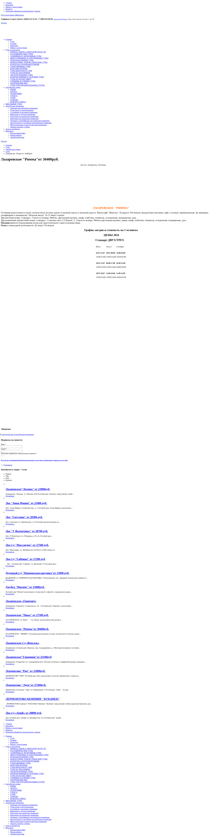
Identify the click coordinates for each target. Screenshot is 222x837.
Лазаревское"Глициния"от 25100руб (29, 656)
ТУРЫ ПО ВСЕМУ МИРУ (20, 79)
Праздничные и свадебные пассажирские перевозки (30, 123)
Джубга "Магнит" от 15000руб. (25, 587)
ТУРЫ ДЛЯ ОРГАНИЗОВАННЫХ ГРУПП (27, 85)
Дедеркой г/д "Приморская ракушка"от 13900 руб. (37, 573)
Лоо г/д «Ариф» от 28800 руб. (24, 712)
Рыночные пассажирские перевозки (24, 119)
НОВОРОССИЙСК (18, 102)
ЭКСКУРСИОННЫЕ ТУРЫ (21, 75)
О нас (12, 41)
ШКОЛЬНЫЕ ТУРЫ (14, 104)
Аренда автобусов (13, 129)
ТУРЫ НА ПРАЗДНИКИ (20, 73)
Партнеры (14, 46)
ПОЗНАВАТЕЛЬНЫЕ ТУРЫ (21, 60)
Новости (9, 9)
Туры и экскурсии (13, 50)
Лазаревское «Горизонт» (21, 601)
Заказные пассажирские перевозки (24, 108)
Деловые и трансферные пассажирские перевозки (30, 121)
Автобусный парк (17, 137)
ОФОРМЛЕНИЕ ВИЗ (19, 83)
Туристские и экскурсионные (22, 110)
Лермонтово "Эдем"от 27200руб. (26, 684)
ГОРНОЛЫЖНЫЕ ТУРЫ (20, 67)
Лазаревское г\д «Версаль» (22, 642)
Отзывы (13, 44)
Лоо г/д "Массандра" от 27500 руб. (27, 544)
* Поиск (9, 3)
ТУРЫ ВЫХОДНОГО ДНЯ (21, 71)
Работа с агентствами (14, 7)
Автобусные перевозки (15, 106)
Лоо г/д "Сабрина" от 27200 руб (25, 559)
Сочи (8, 147)
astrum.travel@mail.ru (60, 19)
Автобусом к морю (13, 87)
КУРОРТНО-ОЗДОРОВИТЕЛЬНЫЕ (24, 64)
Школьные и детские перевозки (22, 114)
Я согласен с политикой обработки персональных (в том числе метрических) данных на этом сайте (34, 460)
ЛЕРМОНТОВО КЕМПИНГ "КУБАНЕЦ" (33, 698)
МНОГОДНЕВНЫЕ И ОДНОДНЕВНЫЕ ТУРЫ (29, 58)
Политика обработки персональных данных (23, 11)
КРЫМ (13, 89)
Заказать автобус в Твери (20, 127)
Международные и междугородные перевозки (28, 125)
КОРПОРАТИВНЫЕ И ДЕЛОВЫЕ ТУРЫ (27, 77)
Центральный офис (17, 133)
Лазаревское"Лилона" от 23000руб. (28, 489)
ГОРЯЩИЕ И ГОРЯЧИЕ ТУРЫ (22, 81)
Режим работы (16, 135)
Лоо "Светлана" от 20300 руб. (24, 517)
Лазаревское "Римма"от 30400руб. (27, 628)
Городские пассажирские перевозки (24, 117)
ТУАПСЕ (13, 96)
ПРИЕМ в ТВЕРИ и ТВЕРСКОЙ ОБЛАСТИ (28, 52)
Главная (9, 39)
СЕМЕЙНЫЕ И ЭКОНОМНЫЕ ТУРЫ (25, 56)
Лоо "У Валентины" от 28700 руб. (27, 531)
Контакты (9, 5)
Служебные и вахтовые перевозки (23, 112)
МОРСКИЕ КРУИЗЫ (18, 69)
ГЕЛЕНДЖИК (16, 94)
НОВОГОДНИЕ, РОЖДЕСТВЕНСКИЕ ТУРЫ (28, 62)
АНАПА (13, 92)
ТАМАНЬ (14, 100)
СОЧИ (12, 98)
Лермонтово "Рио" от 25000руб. (25, 670)
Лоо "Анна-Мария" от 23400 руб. (26, 503)
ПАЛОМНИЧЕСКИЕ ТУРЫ (21, 54)
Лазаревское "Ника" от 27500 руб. (27, 615)
